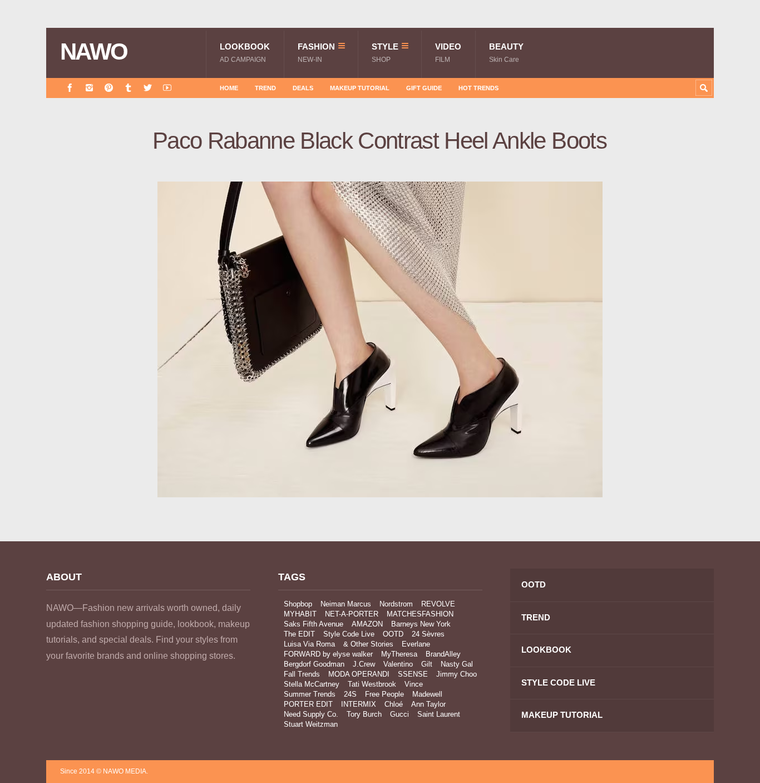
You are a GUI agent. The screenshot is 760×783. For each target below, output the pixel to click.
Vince (413, 684)
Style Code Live (348, 634)
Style (385, 52)
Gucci (399, 714)
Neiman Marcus (345, 604)
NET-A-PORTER (351, 614)
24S (350, 694)
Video (448, 52)
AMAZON (367, 624)
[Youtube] (167, 87)
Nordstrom (396, 604)
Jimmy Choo (456, 674)
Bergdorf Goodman (314, 664)
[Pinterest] (109, 87)
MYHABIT (300, 614)
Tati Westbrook (372, 684)
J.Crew (364, 664)
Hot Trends (478, 88)
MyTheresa (399, 654)
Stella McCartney (311, 684)
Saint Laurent (438, 714)
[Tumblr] (128, 87)
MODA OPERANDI (358, 674)
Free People (384, 694)
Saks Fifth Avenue (313, 624)
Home (229, 88)
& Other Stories (368, 644)
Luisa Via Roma (309, 644)
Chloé (393, 704)
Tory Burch (364, 714)
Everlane (416, 644)
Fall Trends (302, 674)
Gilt (426, 664)
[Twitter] (147, 87)
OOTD (393, 634)
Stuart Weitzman (311, 724)
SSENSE (413, 674)
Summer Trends (309, 694)
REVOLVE (438, 604)
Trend (265, 88)
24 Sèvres (428, 634)
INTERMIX (358, 704)
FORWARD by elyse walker (328, 654)
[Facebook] (70, 87)
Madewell (427, 694)
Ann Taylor (428, 704)
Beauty (506, 52)
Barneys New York (421, 624)
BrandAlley (443, 654)
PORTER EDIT (308, 704)
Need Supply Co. (311, 714)
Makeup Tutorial (359, 88)
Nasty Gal (457, 664)
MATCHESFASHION (420, 614)
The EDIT (299, 634)
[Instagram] (89, 87)
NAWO (93, 51)
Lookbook (245, 52)
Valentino (398, 664)
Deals (303, 88)
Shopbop (298, 604)
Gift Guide (424, 88)
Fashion (316, 52)
